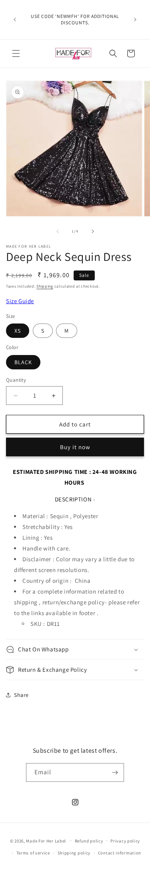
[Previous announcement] (15, 19)
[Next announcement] (135, 19)
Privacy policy (125, 841)
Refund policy (89, 841)
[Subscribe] (115, 772)
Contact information (119, 853)
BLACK (23, 362)
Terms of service (33, 853)
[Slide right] (93, 231)
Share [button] (21, 694)
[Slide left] (57, 231)
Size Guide (20, 301)
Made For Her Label (46, 840)
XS (17, 330)
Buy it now (75, 447)
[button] (16, 53)
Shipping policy (74, 853)
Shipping (44, 286)
